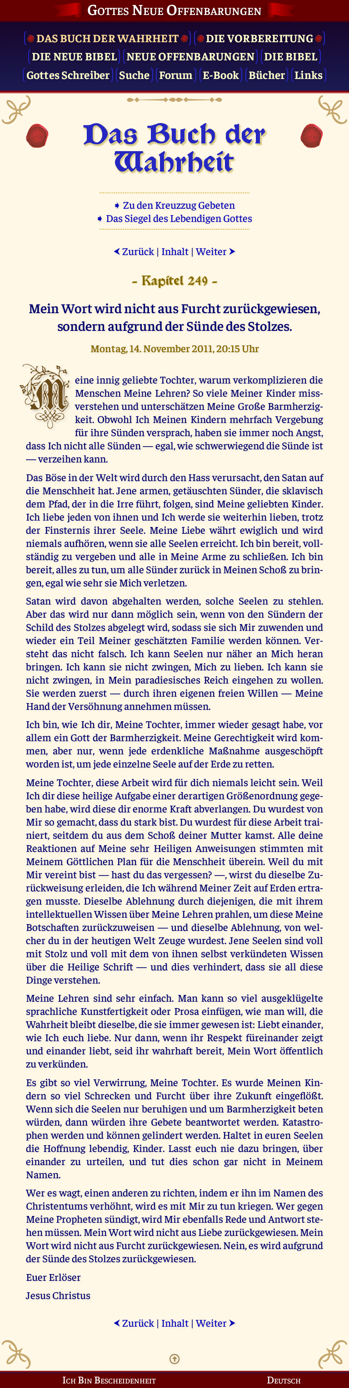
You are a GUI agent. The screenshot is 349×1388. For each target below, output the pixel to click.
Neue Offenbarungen (190, 56)
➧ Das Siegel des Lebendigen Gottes (174, 217)
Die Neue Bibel (74, 56)
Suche (134, 74)
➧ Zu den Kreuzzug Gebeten (175, 204)
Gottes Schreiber (68, 74)
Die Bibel (290, 56)
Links (308, 74)
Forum (176, 74)
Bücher (267, 74)
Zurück (133, 250)
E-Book (221, 74)
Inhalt (175, 250)
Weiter (216, 250)
